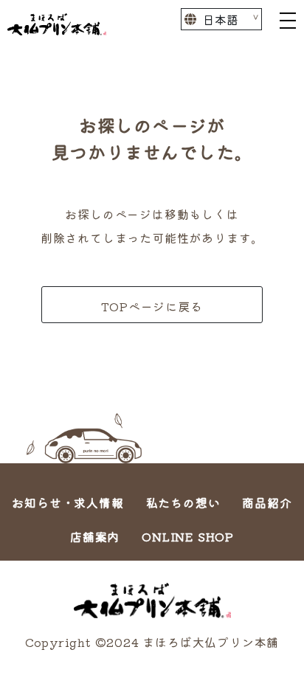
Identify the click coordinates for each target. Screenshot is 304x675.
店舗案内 (95, 536)
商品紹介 (266, 502)
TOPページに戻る (151, 306)
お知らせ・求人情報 (67, 502)
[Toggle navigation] (288, 19)
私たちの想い (183, 502)
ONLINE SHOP (188, 536)
